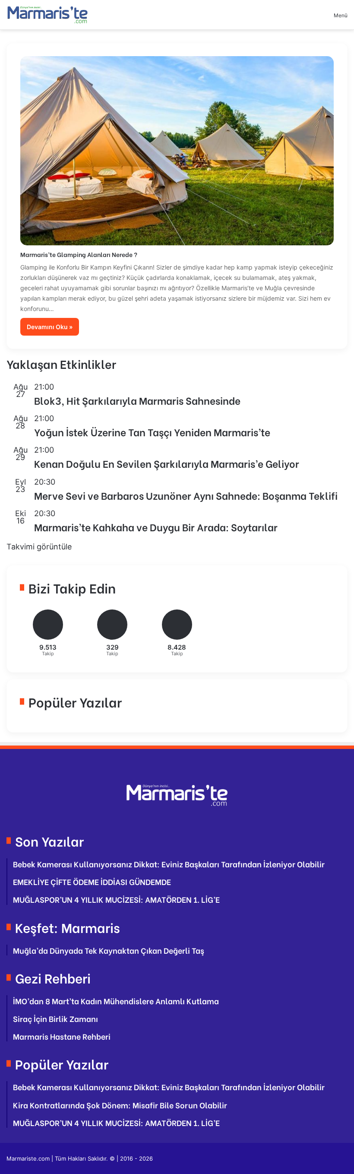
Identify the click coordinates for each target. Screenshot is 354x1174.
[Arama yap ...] (312, 18)
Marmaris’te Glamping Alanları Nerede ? (78, 254)
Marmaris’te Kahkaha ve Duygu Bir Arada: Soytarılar (156, 526)
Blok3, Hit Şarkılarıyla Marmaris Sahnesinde (137, 400)
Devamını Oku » (50, 326)
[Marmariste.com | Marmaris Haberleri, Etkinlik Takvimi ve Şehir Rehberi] (47, 14)
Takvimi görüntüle (39, 546)
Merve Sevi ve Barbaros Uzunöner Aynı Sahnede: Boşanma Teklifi (186, 495)
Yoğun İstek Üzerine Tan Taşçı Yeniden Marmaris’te (152, 431)
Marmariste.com (28, 1158)
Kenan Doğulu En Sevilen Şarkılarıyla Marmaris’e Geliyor (166, 463)
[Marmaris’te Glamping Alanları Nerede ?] (177, 150)
